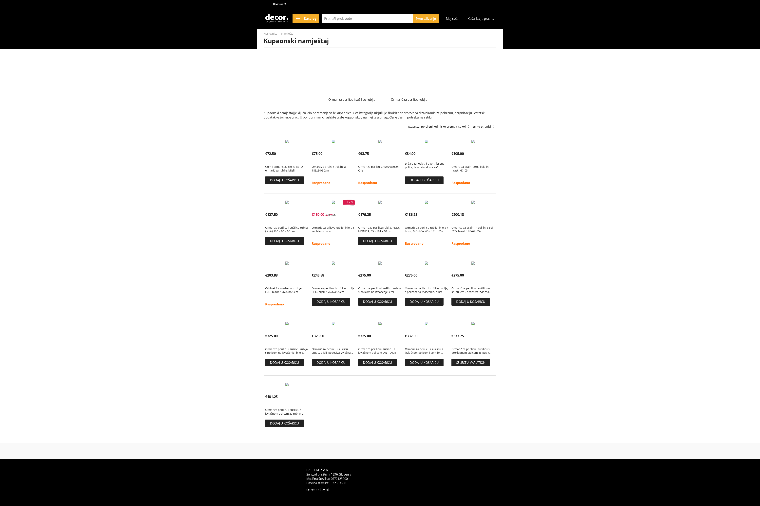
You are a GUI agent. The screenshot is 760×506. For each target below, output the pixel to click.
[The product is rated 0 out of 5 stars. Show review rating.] (272, 160)
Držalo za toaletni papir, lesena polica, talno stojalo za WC (424, 165)
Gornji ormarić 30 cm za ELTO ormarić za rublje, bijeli (284, 168)
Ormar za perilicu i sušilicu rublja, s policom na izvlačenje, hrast (426, 290)
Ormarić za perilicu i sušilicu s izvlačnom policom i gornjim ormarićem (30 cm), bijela (424, 350)
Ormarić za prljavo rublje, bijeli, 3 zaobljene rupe (333, 229)
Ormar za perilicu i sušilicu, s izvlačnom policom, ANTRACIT (377, 350)
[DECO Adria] (276, 18)
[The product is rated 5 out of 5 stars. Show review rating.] (319, 160)
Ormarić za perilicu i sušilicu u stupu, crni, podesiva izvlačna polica (470, 290)
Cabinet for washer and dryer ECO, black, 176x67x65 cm (284, 290)
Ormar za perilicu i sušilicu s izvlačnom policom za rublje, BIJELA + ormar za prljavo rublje (285, 411)
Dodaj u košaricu (284, 180)
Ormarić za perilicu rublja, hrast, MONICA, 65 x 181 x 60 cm (379, 229)
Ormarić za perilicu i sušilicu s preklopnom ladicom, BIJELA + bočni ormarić (470, 350)
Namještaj (287, 33)
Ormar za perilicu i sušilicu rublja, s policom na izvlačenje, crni (379, 290)
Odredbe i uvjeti (317, 490)
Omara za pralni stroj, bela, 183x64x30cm (329, 168)
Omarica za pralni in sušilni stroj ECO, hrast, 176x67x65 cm (472, 229)
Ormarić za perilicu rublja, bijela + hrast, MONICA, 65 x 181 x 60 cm (426, 229)
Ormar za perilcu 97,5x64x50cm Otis (378, 168)
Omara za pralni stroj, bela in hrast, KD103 (470, 168)
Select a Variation (470, 362)
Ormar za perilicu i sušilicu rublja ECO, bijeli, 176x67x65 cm (333, 290)
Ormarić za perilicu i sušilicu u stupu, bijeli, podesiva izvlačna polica (331, 350)
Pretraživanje (426, 18)
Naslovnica (270, 33)
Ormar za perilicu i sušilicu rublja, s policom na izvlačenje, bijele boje (286, 350)
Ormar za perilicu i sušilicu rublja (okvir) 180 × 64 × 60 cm (286, 229)
